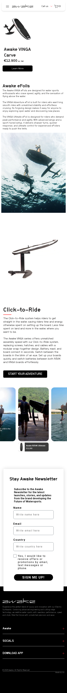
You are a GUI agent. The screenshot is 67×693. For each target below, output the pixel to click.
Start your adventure (25, 374)
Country (19, 539)
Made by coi (59, 672)
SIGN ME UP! (33, 577)
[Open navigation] (7, 6)
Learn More (18, 68)
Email (17, 523)
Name (17, 507)
